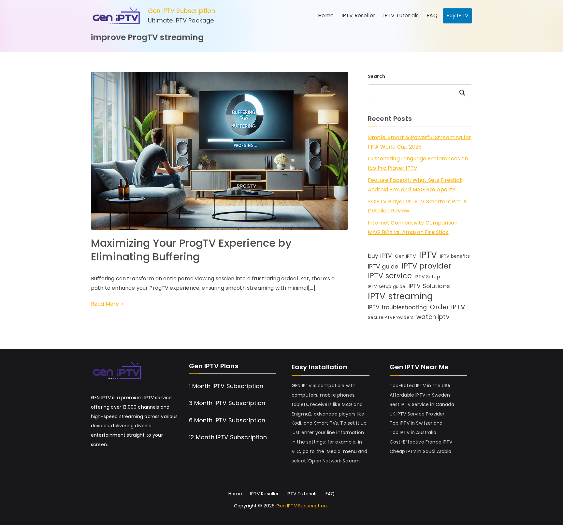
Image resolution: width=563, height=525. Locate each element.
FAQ (431, 15)
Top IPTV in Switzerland (416, 423)
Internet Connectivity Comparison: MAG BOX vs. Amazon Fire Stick (413, 227)
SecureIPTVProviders (390, 317)
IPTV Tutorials (401, 15)
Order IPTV (447, 307)
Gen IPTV (405, 256)
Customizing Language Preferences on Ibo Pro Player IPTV (418, 163)
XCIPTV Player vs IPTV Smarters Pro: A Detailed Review (417, 206)
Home (326, 15)
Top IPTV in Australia (413, 432)
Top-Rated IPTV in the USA (420, 385)
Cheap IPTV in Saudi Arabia (421, 451)
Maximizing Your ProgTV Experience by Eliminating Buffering (191, 250)
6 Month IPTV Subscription (227, 420)
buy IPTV (380, 256)
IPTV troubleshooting (397, 307)
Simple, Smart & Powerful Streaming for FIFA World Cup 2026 (419, 142)
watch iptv (433, 317)
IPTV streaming (400, 296)
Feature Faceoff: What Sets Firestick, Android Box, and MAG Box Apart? (416, 184)
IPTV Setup (427, 276)
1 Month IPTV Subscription (226, 386)
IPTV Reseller (358, 15)
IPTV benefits (455, 256)
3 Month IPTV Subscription (227, 403)
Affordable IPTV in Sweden (420, 395)
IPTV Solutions (429, 286)
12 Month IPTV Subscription (228, 437)
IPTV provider (426, 266)
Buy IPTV (457, 15)
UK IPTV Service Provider (417, 414)
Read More (105, 304)
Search (376, 76)
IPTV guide (383, 266)
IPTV (428, 255)
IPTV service (390, 276)
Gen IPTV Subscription (181, 11)
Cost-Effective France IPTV (421, 442)
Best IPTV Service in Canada (422, 404)
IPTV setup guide (387, 287)
